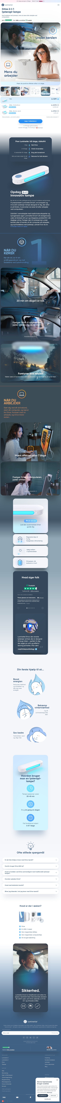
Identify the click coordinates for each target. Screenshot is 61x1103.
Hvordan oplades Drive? (12, 879)
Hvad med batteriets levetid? (14, 885)
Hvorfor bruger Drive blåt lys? (14, 866)
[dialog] (47, 1089)
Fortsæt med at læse (18, 226)
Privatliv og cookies (6, 1091)
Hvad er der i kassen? (52, 116)
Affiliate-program (49, 1077)
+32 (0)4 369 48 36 (30, 1042)
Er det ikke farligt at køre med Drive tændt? (19, 860)
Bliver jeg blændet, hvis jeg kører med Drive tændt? (22, 891)
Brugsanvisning (6, 1079)
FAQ (3, 1070)
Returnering (5, 1073)
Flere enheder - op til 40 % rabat (10, 116)
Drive (3, 1062)
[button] (47, 1099)
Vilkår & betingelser (6, 1089)
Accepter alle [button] (42, 1095)
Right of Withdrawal (7, 1075)
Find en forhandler (6, 1084)
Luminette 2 (5, 1060)
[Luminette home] (30, 1022)
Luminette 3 (5, 1057)
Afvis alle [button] (53, 1095)
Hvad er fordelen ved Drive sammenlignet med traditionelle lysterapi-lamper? (27, 872)
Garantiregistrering (7, 1077)
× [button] (57, 1080)
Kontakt (4, 1086)
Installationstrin (30, 336)
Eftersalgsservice (6, 1081)
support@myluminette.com (30, 1041)
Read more (49, 1092)
